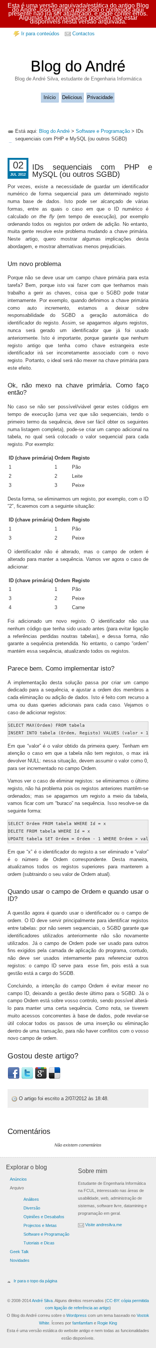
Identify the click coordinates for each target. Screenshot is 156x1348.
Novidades (20, 1260)
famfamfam (82, 1323)
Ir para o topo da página (35, 1281)
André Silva (42, 1300)
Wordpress (76, 1315)
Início (50, 97)
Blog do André (78, 66)
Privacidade (100, 97)
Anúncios (18, 1179)
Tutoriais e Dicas (39, 1243)
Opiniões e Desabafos (43, 1216)
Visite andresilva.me (103, 1224)
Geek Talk (19, 1251)
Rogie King (107, 1323)
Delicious (72, 97)
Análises (31, 1199)
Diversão (31, 1208)
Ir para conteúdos (40, 33)
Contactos (83, 33)
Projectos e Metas (40, 1225)
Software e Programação (103, 131)
